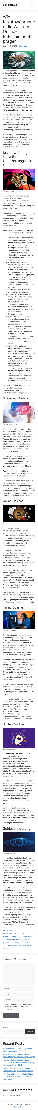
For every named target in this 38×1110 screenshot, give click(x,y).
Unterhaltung (27, 936)
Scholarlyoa (10, 4)
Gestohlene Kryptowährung (16, 933)
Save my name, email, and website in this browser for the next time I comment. (19, 1006)
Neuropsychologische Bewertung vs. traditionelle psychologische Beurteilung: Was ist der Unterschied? (19, 1062)
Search (5, 1027)
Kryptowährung (11, 930)
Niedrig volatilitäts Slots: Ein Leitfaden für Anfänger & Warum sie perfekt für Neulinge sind (18, 1076)
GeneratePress (19, 1107)
